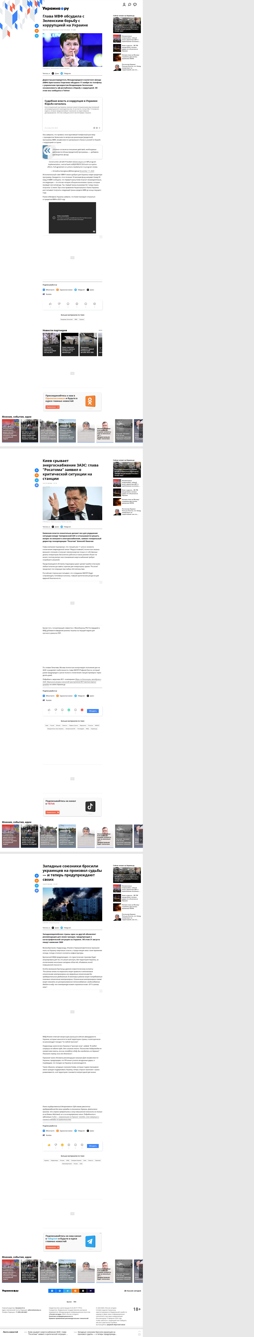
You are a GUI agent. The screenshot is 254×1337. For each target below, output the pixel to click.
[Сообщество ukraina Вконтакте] (52, 1291)
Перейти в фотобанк (65, 68)
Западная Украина (76, 1160)
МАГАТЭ (97, 725)
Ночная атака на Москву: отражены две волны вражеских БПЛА (130, 56)
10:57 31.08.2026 (47, 483)
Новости (64, 725)
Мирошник (83, 725)
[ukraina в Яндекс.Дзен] (83, 1291)
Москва (58, 725)
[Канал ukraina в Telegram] (67, 1291)
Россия (52, 725)
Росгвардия (80, 728)
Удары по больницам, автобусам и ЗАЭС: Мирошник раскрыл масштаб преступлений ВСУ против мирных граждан (72, 682)
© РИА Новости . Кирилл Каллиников (52, 521)
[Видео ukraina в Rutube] (91, 1291)
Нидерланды (54, 1160)
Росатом (90, 725)
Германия (97, 1160)
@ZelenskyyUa (78, 162)
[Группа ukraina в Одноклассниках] (75, 1291)
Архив (69, 1302)
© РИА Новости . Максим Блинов (51, 68)
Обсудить (93, 711)
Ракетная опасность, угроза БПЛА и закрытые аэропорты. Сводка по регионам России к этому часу (127, 28)
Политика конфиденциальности (61, 1316)
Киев (46, 725)
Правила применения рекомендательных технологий (68, 1318)
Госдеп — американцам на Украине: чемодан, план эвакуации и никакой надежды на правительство (71, 1118)
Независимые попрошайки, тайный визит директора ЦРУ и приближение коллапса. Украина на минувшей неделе (130, 38)
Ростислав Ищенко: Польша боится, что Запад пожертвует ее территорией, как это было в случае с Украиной (131, 67)
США (81, 1163)
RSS (75, 1302)
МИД (87, 728)
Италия (62, 1160)
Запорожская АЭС (70, 728)
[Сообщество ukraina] (60, 1291)
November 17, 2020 (87, 171)
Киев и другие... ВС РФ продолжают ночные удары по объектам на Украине (130, 48)
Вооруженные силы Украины (56, 728)
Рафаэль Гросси (73, 725)
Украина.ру (94, 728)
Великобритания (67, 1163)
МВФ (76, 319)
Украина (81, 319)
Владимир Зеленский (66, 319)
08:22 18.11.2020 (47, 30)
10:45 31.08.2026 (47, 884)
